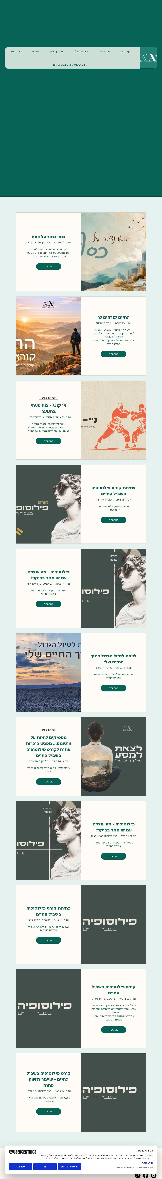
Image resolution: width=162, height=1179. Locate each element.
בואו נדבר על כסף (48, 237)
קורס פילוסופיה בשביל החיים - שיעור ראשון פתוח (49, 1079)
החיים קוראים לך (114, 317)
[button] (105, 51)
